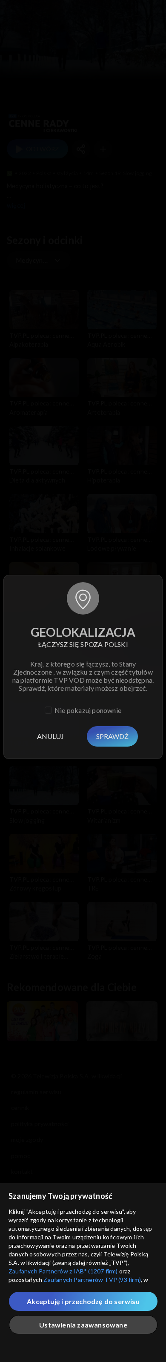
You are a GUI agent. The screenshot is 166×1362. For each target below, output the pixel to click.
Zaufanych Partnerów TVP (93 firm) (92, 1279)
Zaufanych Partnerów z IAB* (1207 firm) (63, 1271)
